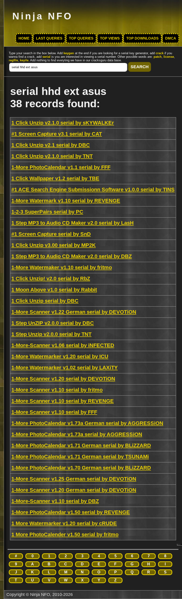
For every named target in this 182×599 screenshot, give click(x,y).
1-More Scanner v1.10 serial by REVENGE (62, 401)
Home (23, 38)
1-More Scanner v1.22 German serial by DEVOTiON (73, 312)
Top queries (81, 38)
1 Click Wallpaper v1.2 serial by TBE (55, 178)
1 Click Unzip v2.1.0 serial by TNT (52, 156)
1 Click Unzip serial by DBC (44, 301)
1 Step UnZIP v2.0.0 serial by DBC (52, 323)
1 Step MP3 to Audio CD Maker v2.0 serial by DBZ (71, 256)
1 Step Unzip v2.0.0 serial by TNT (51, 334)
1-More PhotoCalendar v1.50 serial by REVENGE (70, 512)
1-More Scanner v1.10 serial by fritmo (57, 390)
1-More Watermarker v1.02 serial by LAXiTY (64, 368)
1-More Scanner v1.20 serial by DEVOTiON (63, 379)
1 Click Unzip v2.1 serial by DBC (50, 145)
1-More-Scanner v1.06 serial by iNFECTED (62, 345)
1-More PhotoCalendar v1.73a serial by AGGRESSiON (76, 434)
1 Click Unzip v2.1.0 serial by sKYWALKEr (62, 123)
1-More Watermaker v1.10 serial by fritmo (61, 267)
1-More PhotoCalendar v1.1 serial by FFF (60, 167)
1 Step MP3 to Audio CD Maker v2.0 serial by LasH (72, 223)
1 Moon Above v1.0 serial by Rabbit (54, 290)
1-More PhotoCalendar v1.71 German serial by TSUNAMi (80, 457)
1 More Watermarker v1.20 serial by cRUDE (64, 523)
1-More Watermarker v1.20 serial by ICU (59, 356)
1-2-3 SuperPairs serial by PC (47, 212)
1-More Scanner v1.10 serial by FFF (54, 412)
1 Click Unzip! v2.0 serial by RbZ (50, 279)
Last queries (49, 38)
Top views (110, 38)
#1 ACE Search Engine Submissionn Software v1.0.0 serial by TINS (93, 189)
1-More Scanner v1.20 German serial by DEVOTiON (73, 490)
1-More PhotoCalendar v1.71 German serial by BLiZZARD (81, 445)
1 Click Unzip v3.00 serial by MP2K (53, 245)
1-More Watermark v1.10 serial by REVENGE (65, 201)
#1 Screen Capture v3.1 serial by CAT (56, 134)
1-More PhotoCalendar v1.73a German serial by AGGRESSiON (87, 423)
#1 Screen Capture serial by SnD (51, 234)
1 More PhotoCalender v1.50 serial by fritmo (64, 534)
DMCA (170, 38)
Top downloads (142, 38)
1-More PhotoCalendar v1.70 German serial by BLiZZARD (81, 468)
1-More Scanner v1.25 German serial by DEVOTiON (73, 479)
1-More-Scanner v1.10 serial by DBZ (55, 501)
